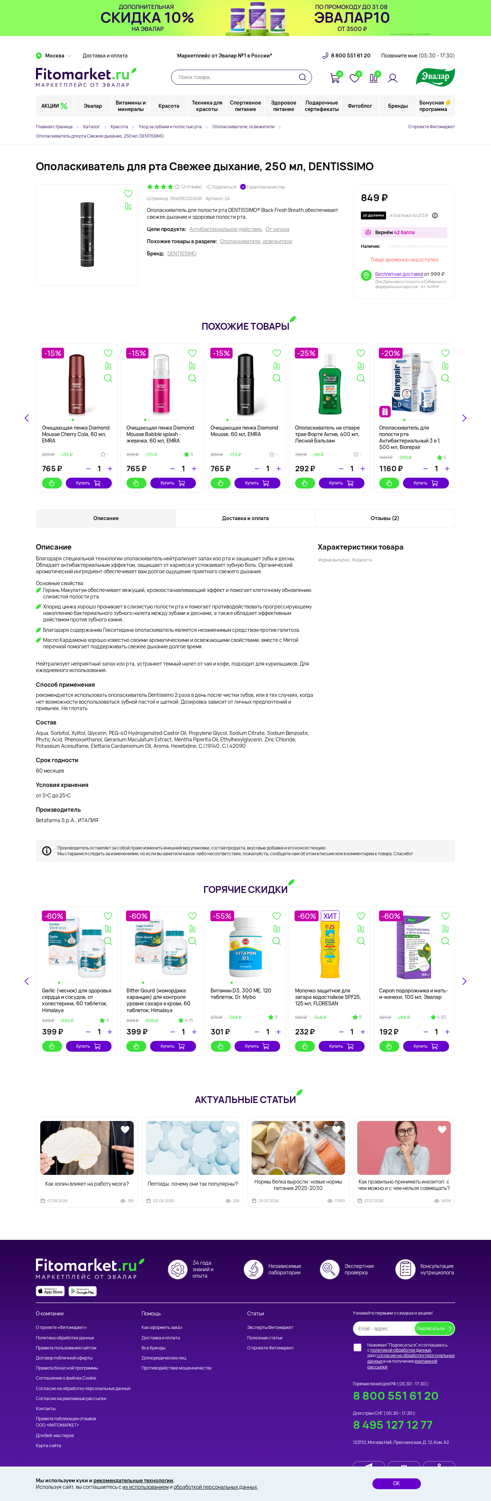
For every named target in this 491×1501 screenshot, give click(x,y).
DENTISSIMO (182, 253)
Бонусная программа (433, 105)
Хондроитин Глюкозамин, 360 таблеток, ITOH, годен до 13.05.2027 (158, 997)
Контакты (45, 1408)
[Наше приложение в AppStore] (50, 1291)
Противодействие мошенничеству (177, 1368)
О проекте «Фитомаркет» (61, 1327)
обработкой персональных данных (215, 1486)
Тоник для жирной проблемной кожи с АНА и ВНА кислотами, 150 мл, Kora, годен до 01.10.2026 (73, 1000)
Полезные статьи (265, 1338)
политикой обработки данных (401, 1350)
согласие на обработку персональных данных (411, 1358)
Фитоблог (360, 105)
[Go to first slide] (464, 418)
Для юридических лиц (164, 1358)
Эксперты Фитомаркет (270, 1327)
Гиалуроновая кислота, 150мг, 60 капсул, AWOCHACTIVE (407, 997)
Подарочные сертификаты (322, 105)
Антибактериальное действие (225, 229)
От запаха (277, 229)
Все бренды (153, 1348)
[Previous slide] (27, 418)
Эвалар (93, 105)
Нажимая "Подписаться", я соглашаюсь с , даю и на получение (411, 1356)
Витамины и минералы (131, 105)
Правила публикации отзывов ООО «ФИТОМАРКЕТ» (66, 1422)
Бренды (398, 105)
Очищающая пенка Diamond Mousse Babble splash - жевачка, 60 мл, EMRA (160, 434)
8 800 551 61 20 (351, 55)
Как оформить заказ (162, 1327)
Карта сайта (48, 1445)
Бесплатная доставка (399, 274)
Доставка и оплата (105, 55)
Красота (169, 105)
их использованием (146, 1486)
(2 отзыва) (191, 186)
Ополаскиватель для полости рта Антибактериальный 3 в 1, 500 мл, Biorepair (410, 437)
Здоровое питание (283, 105)
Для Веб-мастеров (55, 1435)
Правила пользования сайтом (66, 1348)
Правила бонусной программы (67, 1368)
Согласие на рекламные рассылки (71, 1398)
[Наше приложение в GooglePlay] (82, 1291)
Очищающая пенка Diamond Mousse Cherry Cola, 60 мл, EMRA (76, 434)
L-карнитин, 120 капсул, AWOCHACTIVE (324, 993)
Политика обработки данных (65, 1338)
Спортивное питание (245, 105)
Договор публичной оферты (64, 1358)
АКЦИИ (50, 105)
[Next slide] (464, 981)
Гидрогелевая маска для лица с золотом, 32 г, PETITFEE (241, 997)
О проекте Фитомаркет (431, 127)
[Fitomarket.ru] (86, 77)
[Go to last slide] (27, 981)
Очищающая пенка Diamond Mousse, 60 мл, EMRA (244, 430)
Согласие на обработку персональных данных (83, 1388)
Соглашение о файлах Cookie (66, 1378)
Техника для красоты (207, 105)
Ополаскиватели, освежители (256, 241)
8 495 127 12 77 (393, 1424)
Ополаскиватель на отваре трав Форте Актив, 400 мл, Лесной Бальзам (327, 434)
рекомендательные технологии (133, 1480)
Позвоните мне (418, 55)
